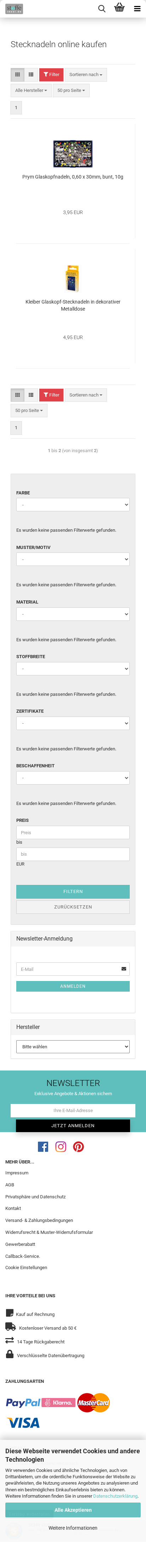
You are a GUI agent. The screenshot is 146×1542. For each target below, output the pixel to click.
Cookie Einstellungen (26, 1267)
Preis (22, 820)
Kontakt (13, 1208)
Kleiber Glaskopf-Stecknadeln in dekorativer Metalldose (73, 305)
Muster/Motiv (33, 547)
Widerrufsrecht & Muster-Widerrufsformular (49, 1232)
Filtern (73, 891)
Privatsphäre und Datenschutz (35, 1196)
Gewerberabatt (20, 1244)
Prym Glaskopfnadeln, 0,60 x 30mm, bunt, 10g (72, 177)
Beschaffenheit (35, 765)
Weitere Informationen (73, 1528)
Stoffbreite (30, 656)
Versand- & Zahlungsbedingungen (39, 1220)
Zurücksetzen (73, 907)
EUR (20, 864)
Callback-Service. (22, 1256)
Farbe (23, 492)
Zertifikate (30, 711)
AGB (9, 1184)
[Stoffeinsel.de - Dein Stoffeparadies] (11, 9)
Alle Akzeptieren (73, 1510)
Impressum (16, 1172)
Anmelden (73, 986)
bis (19, 842)
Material (27, 602)
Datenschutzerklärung (115, 1496)
